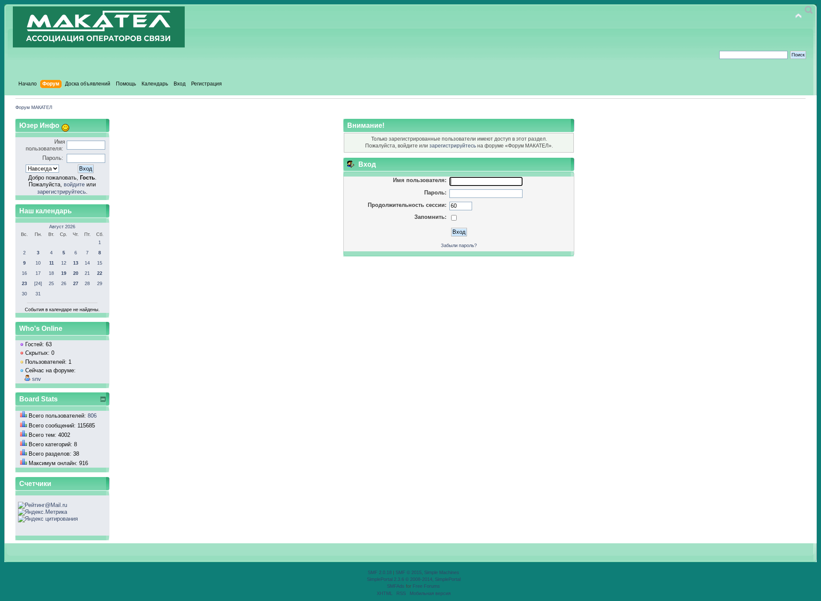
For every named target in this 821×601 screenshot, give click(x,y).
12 (63, 262)
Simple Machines (441, 572)
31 (38, 293)
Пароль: (52, 158)
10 (38, 262)
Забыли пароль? (459, 245)
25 (51, 283)
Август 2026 (62, 226)
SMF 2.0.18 (380, 572)
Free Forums (426, 586)
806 (92, 415)
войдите (74, 184)
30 (24, 293)
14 (87, 262)
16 (24, 273)
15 (99, 262)
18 (51, 273)
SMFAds (396, 586)
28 (87, 283)
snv (36, 379)
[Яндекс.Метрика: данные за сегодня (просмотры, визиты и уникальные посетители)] (42, 512)
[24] (38, 283)
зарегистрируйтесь (61, 192)
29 (99, 283)
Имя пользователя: (45, 145)
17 (38, 273)
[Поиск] (809, 10)
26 (63, 283)
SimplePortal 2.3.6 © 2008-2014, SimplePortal (414, 579)
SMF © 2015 (409, 572)
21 (87, 273)
